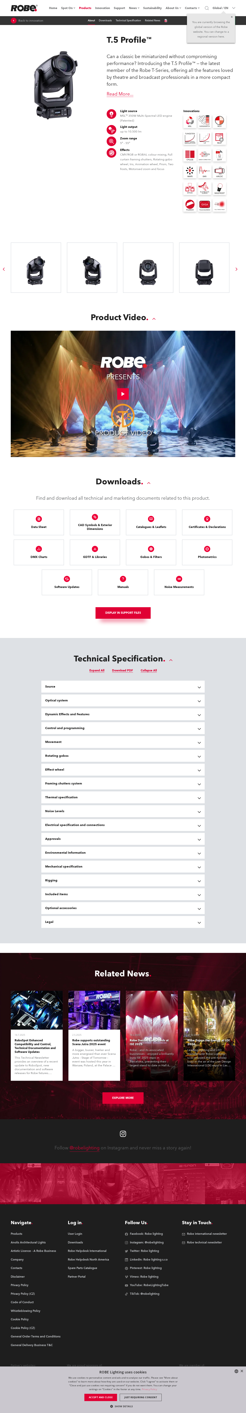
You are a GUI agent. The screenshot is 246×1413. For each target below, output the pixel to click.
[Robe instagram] (123, 1134)
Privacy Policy (149, 1389)
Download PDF (122, 670)
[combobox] (236, 1371)
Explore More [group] (123, 1098)
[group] (3, 269)
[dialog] (123, 1389)
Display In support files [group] (123, 613)
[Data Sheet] (165, 20)
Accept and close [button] (101, 1397)
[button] (123, 1406)
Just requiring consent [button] (140, 1397)
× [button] (241, 1371)
